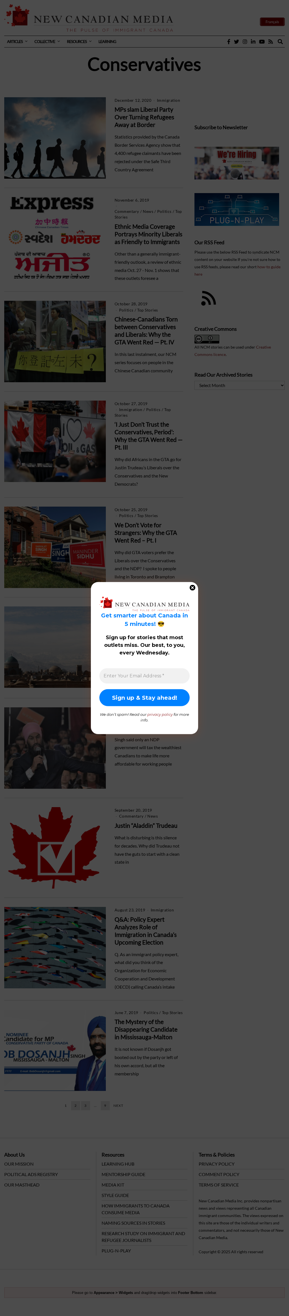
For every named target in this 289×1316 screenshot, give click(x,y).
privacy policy (160, 714)
